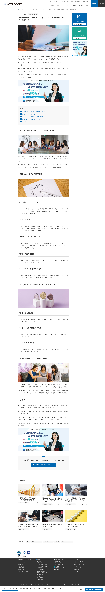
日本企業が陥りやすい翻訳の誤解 (31, 119)
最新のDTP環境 (58, 562)
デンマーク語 (70, 584)
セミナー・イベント (67, 541)
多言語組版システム (59, 564)
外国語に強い (58, 561)
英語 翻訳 (40, 562)
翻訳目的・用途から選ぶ (42, 572)
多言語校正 (57, 566)
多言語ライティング (59, 567)
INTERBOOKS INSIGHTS (78, 561)
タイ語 (58, 584)
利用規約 (74, 562)
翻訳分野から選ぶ (41, 571)
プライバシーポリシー (77, 566)
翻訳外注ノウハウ (36, 541)
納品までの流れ (40, 576)
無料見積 (94, 3)
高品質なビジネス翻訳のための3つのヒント (34, 116)
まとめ (24, 122)
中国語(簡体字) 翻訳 (42, 564)
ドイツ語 (77, 584)
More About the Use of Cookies (10, 590)
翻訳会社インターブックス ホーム (26, 559)
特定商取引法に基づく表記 (78, 564)
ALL (28, 541)
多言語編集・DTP (59, 559)
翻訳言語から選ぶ (41, 561)
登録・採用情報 (70, 1)
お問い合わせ (22, 569)
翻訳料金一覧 (40, 574)
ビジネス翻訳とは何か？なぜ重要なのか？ (33, 111)
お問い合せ (101, 3)
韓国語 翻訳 (40, 567)
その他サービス (22, 562)
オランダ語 (36, 584)
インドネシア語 (29, 584)
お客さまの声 (40, 579)
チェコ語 (63, 584)
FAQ (87, 5)
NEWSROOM (77, 1)
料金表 (74, 5)
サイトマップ (75, 571)
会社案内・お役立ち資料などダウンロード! (79, 36)
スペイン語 (52, 584)
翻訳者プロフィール (41, 577)
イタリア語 (21, 584)
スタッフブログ (48, 541)
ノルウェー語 (84, 584)
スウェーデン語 (44, 584)
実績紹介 (81, 5)
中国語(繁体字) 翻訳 (42, 566)
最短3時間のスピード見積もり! (79, 22)
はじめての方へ (62, 1)
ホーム (50, 1)
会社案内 (55, 1)
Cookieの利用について (77, 569)
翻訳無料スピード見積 (23, 571)
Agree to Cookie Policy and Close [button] (94, 589)
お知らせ (57, 541)
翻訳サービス (22, 561)
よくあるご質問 (40, 581)
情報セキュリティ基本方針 (78, 567)
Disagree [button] (81, 589)
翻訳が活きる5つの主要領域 (29, 114)
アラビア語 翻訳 (41, 569)
